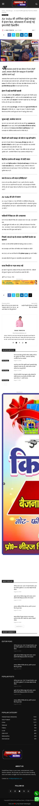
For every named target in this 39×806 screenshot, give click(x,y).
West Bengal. (9, 11)
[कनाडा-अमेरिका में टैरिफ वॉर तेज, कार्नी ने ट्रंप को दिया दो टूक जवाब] (7, 609)
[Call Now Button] (36, 793)
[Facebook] (9, 35)
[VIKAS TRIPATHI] (3, 30)
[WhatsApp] (18, 35)
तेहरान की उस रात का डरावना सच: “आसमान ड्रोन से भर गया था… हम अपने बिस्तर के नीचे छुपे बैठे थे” (10, 307)
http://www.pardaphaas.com (19, 333)
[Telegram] (26, 35)
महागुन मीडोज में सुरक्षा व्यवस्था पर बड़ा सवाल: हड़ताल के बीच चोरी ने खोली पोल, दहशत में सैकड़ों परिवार (24, 618)
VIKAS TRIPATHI (10, 30)
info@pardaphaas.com (15, 778)
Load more (19, 626)
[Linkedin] (22, 35)
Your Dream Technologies (23, 804)
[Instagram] (15, 791)
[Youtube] (26, 342)
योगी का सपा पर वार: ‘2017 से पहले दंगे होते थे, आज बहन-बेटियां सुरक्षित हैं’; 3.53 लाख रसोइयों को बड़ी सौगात (25, 587)
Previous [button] (4, 484)
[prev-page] (3, 384)
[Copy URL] (30, 35)
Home (3, 11)
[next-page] (6, 384)
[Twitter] (13, 35)
